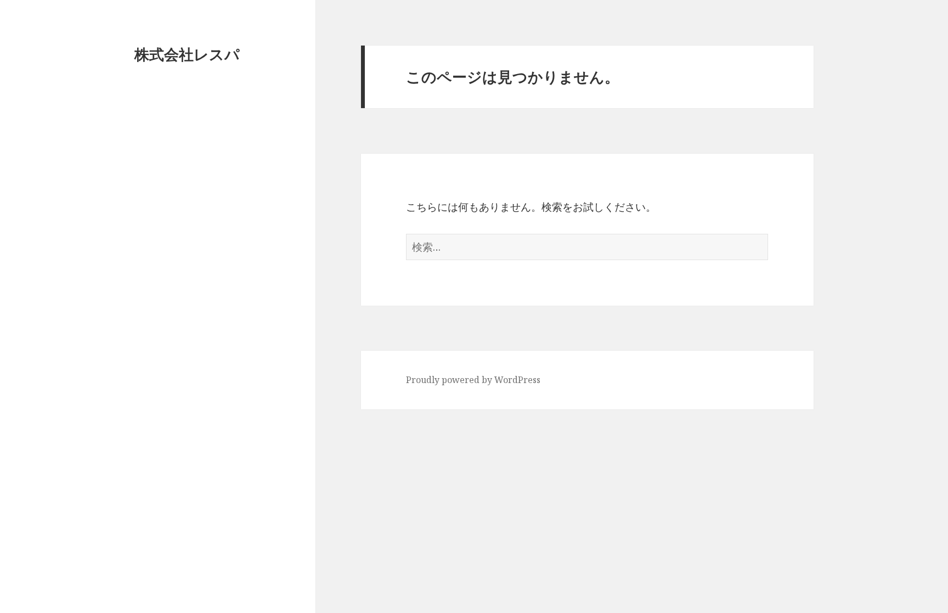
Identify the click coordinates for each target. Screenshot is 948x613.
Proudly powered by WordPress (473, 380)
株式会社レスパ (187, 54)
